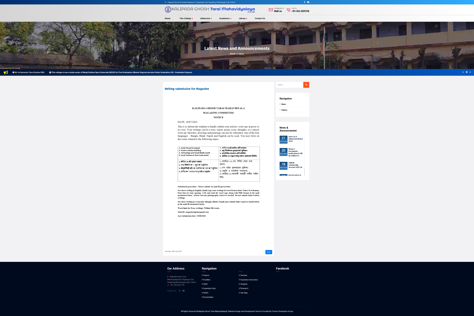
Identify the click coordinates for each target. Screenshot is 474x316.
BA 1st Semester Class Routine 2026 (29, 72)
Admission (205, 18)
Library (242, 18)
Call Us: (294, 8)
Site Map (243, 293)
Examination (208, 297)
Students (243, 284)
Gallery (284, 110)
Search (206, 275)
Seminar (243, 275)
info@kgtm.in (279, 8)
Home (167, 18)
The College (185, 18)
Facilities (206, 280)
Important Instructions (249, 280)
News (241, 54)
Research (244, 288)
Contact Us (260, 18)
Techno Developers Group (282, 311)
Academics (224, 18)
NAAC (205, 293)
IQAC (205, 284)
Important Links (209, 288)
